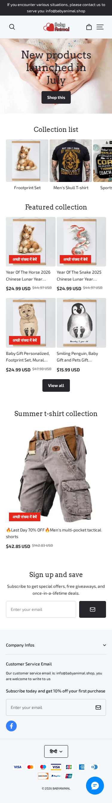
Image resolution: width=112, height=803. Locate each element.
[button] (12, 27)
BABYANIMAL (61, 788)
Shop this (56, 97)
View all (56, 385)
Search (11, 654)
